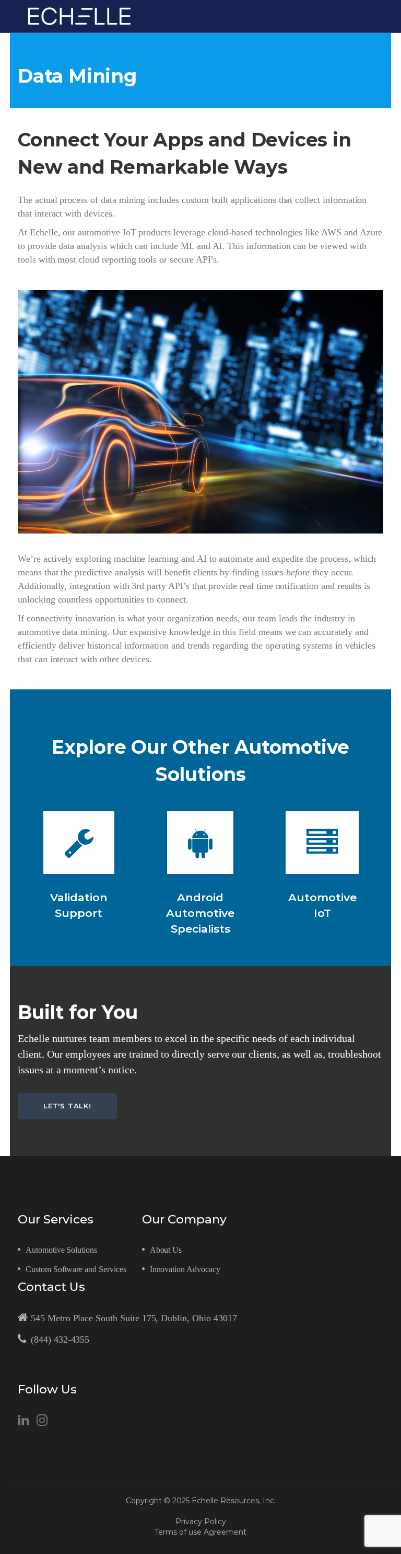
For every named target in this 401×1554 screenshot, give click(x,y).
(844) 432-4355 (60, 1339)
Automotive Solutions (61, 1249)
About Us (166, 1249)
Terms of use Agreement (200, 1532)
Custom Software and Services (76, 1269)
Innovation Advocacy (185, 1269)
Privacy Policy (200, 1521)
